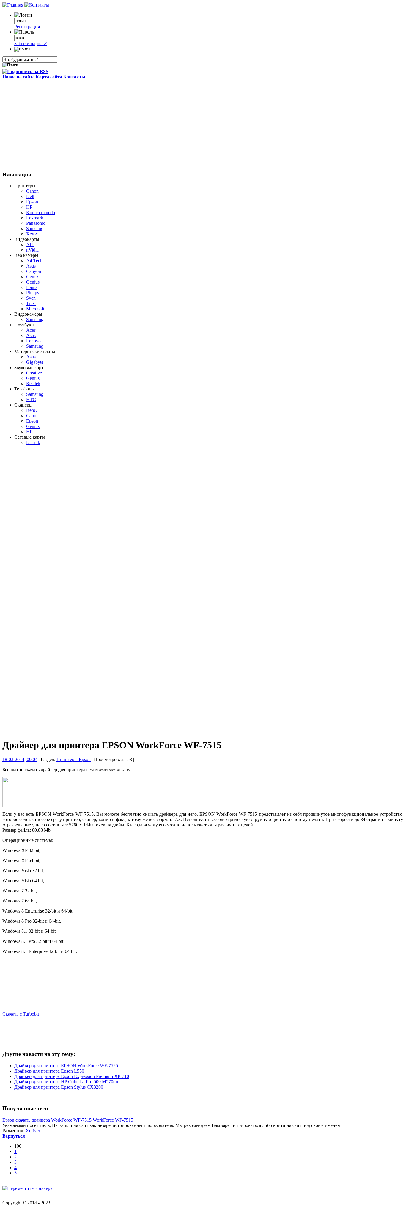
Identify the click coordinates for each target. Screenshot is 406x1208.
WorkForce (103, 1119)
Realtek (33, 383)
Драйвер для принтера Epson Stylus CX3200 (58, 1087)
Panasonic (35, 223)
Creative (34, 372)
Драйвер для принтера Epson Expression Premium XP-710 (71, 1076)
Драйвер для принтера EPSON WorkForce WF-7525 (66, 1065)
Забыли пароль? (30, 43)
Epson (32, 201)
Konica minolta (40, 212)
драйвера (41, 1119)
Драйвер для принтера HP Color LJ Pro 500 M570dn (66, 1081)
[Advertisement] (203, 124)
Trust (31, 303)
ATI (30, 244)
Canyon (33, 271)
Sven (31, 298)
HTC (31, 399)
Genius (33, 281)
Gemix (32, 276)
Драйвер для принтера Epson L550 (49, 1070)
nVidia (32, 249)
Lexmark (34, 217)
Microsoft (35, 308)
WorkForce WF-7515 (71, 1119)
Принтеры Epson (73, 759)
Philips (32, 292)
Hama (31, 287)
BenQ (31, 410)
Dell (30, 196)
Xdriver (33, 1130)
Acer (30, 330)
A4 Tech (34, 260)
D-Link (33, 442)
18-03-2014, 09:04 (19, 759)
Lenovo (33, 340)
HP (29, 207)
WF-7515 (124, 1119)
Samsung (34, 228)
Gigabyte (34, 362)
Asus (31, 265)
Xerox (32, 233)
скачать (22, 1119)
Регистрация (27, 26)
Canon (32, 191)
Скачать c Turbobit (20, 1013)
